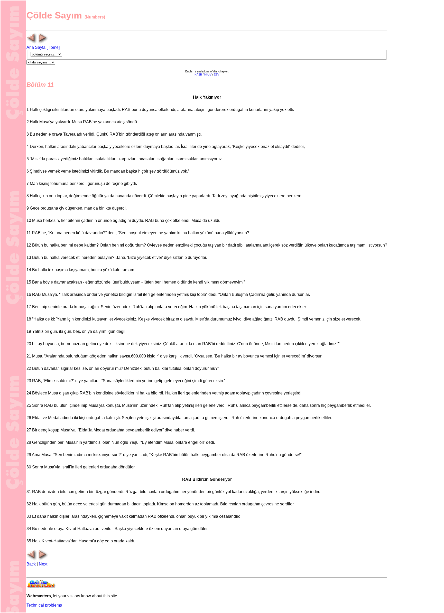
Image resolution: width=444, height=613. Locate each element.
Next (43, 564)
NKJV (207, 74)
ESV (216, 74)
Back (31, 564)
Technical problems (44, 605)
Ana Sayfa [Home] (43, 47)
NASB (198, 74)
